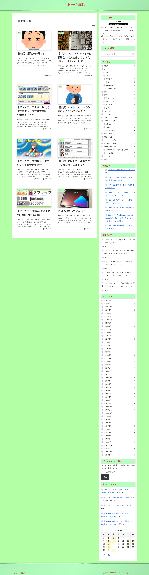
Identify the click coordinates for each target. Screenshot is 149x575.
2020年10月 (119, 378)
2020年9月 (119, 381)
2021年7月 (119, 349)
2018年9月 (119, 455)
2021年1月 (119, 368)
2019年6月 (119, 426)
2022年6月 (119, 333)
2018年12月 (119, 445)
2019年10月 (119, 413)
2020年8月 (119, 384)
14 (133, 541)
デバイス (119, 111)
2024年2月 (119, 300)
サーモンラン (121, 88)
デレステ (120, 76)
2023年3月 (119, 313)
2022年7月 (119, 329)
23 (109, 547)
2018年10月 (119, 452)
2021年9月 (119, 342)
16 (109, 544)
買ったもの (120, 98)
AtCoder (120, 124)
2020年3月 (119, 400)
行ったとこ (120, 105)
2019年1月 (119, 442)
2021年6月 (119, 352)
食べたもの (120, 101)
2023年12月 (119, 307)
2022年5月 (119, 336)
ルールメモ (121, 82)
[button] (133, 54)
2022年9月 (119, 326)
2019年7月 (119, 423)
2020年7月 (119, 387)
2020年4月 (119, 397)
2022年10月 (119, 323)
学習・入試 (119, 137)
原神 (120, 72)
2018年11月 (119, 448)
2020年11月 (119, 374)
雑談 (119, 92)
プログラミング (119, 121)
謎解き (119, 66)
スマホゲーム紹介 (119, 140)
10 (113, 541)
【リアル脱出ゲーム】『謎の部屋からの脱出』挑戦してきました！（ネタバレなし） (118, 284)
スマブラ (120, 79)
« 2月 (103, 555)
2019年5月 (119, 429)
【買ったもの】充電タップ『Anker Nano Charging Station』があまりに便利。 (118, 252)
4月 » (108, 555)
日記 (119, 95)
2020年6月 (119, 390)
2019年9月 (119, 416)
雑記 (119, 159)
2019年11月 (119, 410)
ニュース (119, 156)
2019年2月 (119, 439)
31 (113, 550)
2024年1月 (119, 303)
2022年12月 (119, 316)
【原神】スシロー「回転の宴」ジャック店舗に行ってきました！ (118, 241)
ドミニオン (120, 153)
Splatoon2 (120, 85)
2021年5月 (119, 355)
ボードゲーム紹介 (119, 143)
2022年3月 (119, 339)
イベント (120, 108)
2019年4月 (119, 432)
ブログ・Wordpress (119, 117)
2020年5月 (119, 394)
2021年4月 (119, 358)
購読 (105, 477)
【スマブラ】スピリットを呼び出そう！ (118, 505)
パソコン (119, 114)
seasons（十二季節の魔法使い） (120, 150)
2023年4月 (119, 310)
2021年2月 (119, 365)
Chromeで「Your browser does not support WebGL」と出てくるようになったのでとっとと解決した (120, 218)
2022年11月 (119, 320)
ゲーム (119, 69)
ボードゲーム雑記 (119, 146)
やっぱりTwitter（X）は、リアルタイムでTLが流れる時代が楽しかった (118, 263)
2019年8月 (119, 419)
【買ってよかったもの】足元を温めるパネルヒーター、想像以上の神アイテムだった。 (118, 274)
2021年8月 (119, 345)
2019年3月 (119, 436)
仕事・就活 (119, 134)
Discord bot (121, 130)
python (120, 127)
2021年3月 (119, 362)
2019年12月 (119, 407)
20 (128, 544)
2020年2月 (119, 403)
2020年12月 (119, 371)
